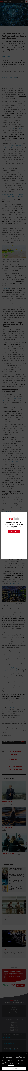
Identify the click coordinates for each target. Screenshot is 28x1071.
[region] (14, 1061)
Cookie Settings (14, 1068)
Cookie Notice (11, 1065)
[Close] (26, 1053)
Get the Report (14, 531)
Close (24, 513)
